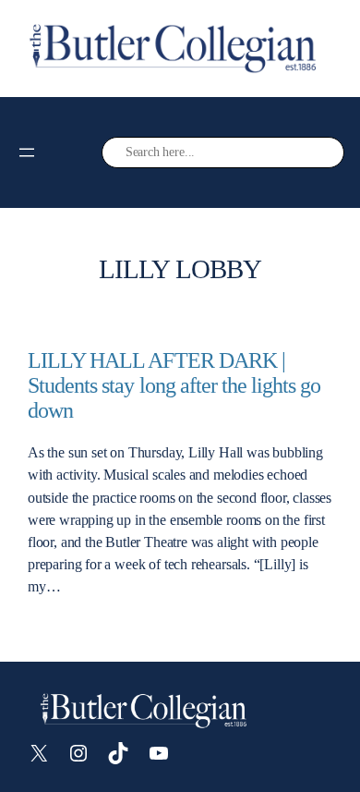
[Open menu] (27, 152)
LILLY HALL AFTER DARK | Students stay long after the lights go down (174, 385)
